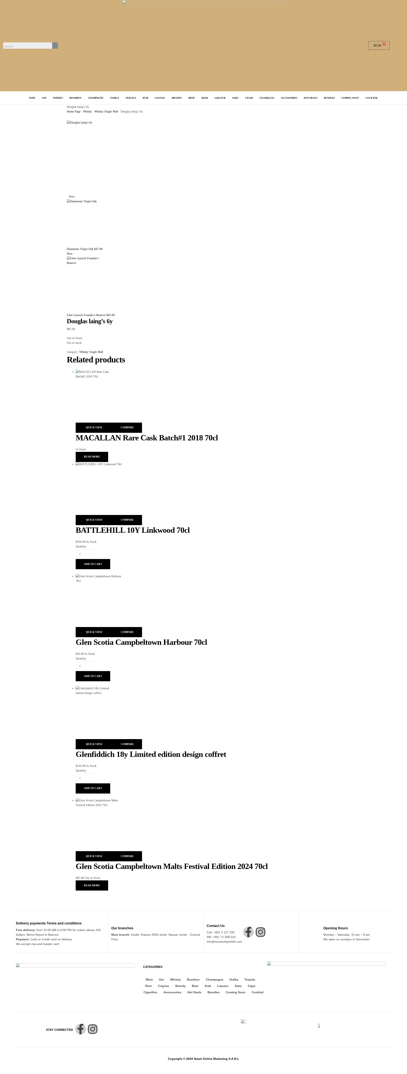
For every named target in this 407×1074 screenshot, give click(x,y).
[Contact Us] (209, 919)
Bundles (214, 992)
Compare (127, 427)
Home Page (74, 111)
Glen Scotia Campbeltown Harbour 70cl (141, 642)
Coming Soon (235, 992)
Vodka (233, 979)
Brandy (180, 986)
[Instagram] (260, 932)
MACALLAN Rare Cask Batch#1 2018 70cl (147, 437)
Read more (92, 456)
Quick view (94, 427)
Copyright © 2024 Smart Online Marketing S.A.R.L (203, 1058)
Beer (195, 986)
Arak (208, 986)
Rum (148, 986)
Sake (238, 986)
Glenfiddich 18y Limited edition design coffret (151, 754)
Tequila (249, 979)
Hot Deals (194, 992)
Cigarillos (150, 992)
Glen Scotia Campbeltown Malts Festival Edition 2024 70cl (172, 866)
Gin (161, 979)
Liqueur (223, 986)
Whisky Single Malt (106, 111)
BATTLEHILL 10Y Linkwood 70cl (133, 530)
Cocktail (257, 992)
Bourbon (193, 979)
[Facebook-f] (248, 932)
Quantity (81, 546)
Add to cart (93, 564)
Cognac (163, 986)
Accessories (172, 992)
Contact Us (216, 926)
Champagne (214, 979)
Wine (149, 979)
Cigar (251, 986)
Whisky (87, 111)
